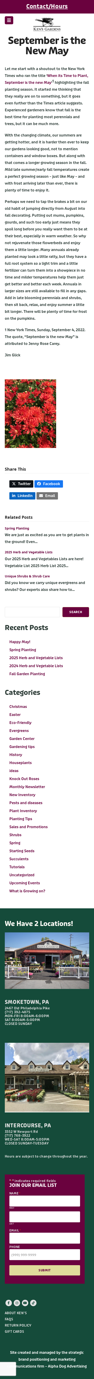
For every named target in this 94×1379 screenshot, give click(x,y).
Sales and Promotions (28, 827)
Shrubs (15, 835)
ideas (13, 770)
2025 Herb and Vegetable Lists (28, 552)
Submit (45, 1270)
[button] (9, 20)
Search (75, 612)
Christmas (18, 706)
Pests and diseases (25, 802)
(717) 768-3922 (17, 1135)
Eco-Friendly (20, 722)
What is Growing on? (27, 891)
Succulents (19, 859)
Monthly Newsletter (27, 786)
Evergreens (19, 730)
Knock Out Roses (24, 778)
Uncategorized (21, 875)
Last (11, 1224)
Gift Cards (14, 1331)
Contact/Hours (47, 6)
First (12, 1208)
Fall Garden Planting (27, 674)
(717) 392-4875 (17, 1012)
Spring (14, 843)
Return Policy (18, 1325)
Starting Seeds (21, 851)
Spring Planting (17, 528)
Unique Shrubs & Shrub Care (27, 576)
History (15, 754)
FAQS (9, 1319)
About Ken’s (16, 1313)
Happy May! (19, 641)
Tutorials (17, 867)
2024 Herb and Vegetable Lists (36, 666)
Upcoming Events (24, 883)
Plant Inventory (23, 810)
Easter (15, 714)
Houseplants (20, 762)
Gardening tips (22, 746)
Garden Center (21, 738)
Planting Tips (20, 818)
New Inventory (22, 794)
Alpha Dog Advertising (67, 1366)
